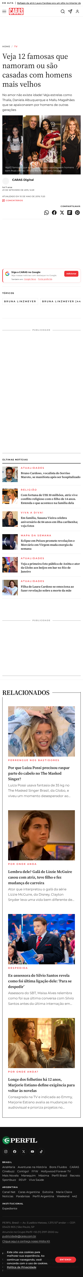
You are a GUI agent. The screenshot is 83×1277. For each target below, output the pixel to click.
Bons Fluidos (58, 1167)
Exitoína (47, 1192)
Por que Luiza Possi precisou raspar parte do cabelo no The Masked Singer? (39, 773)
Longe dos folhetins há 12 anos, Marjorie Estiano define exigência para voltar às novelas (41, 1085)
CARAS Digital (23, 180)
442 (74, 1196)
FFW (35, 1171)
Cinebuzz (8, 1171)
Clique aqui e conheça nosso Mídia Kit (26, 1241)
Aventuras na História (32, 1167)
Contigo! (23, 1171)
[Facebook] (14, 1151)
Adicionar (71, 273)
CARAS (74, 1167)
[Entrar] (77, 11)
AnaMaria (8, 1167)
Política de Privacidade (21, 1267)
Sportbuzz (9, 1180)
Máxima (43, 1175)
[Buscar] (62, 11)
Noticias (7, 1196)
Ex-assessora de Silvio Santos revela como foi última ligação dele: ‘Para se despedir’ (40, 981)
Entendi (65, 1259)
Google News (30, 279)
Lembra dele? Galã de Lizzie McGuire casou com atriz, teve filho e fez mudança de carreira (40, 877)
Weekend (63, 1196)
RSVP (22, 1180)
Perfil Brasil (59, 1175)
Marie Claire (64, 1192)
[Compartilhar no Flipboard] (69, 212)
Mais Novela (10, 1175)
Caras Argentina (29, 1192)
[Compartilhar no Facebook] (54, 212)
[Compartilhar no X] (62, 212)
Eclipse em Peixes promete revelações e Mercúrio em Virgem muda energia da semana (48, 545)
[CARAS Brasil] (16, 11)
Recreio (75, 1175)
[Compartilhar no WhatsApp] (46, 212)
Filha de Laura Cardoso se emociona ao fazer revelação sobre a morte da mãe (47, 588)
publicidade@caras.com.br (19, 1236)
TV (16, 46)
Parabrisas (23, 1196)
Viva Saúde (36, 1180)
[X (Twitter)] (23, 1151)
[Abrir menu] (4, 11)
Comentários (14, 200)
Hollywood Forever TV (56, 1171)
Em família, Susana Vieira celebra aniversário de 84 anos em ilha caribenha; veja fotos (49, 522)
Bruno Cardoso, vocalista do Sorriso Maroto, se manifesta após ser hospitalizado (50, 475)
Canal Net (8, 1192)
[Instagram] (5, 1151)
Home (6, 46)
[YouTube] (32, 1151)
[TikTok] (41, 1151)
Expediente (9, 1208)
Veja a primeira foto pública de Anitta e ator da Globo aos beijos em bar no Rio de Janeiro (50, 568)
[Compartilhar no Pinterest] (77, 212)
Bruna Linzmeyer (20, 301)
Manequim (28, 1175)
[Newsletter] (70, 11)
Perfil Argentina (43, 1196)
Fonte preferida (45, 279)
